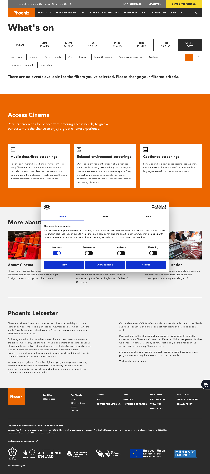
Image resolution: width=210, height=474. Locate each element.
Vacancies (155, 404)
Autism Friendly (53, 57)
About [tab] (148, 217)
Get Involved (157, 408)
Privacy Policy (184, 404)
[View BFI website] (108, 453)
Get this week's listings (184, 4)
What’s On (44, 12)
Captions (153, 57)
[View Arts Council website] (42, 453)
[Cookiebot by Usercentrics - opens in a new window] (153, 207)
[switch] (89, 253)
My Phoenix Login (132, 4)
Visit (145, 12)
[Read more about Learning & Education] (173, 245)
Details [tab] (105, 217)
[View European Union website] (149, 453)
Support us (159, 12)
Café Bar (128, 399)
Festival (83, 57)
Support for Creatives (104, 12)
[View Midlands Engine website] (185, 453)
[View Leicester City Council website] (12, 453)
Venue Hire (130, 12)
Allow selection (105, 264)
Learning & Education (135, 404)
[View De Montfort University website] (77, 453)
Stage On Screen (103, 57)
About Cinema (20, 264)
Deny (64, 264)
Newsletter (155, 4)
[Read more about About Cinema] (36, 245)
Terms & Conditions (187, 399)
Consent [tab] (62, 217)
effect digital (19, 465)
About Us (177, 12)
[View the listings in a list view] (198, 57)
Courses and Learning (130, 57)
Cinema (33, 57)
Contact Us (183, 395)
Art (83, 12)
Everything (16, 57)
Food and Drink (66, 12)
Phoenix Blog (157, 399)
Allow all (146, 264)
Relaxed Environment (22, 65)
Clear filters (46, 65)
